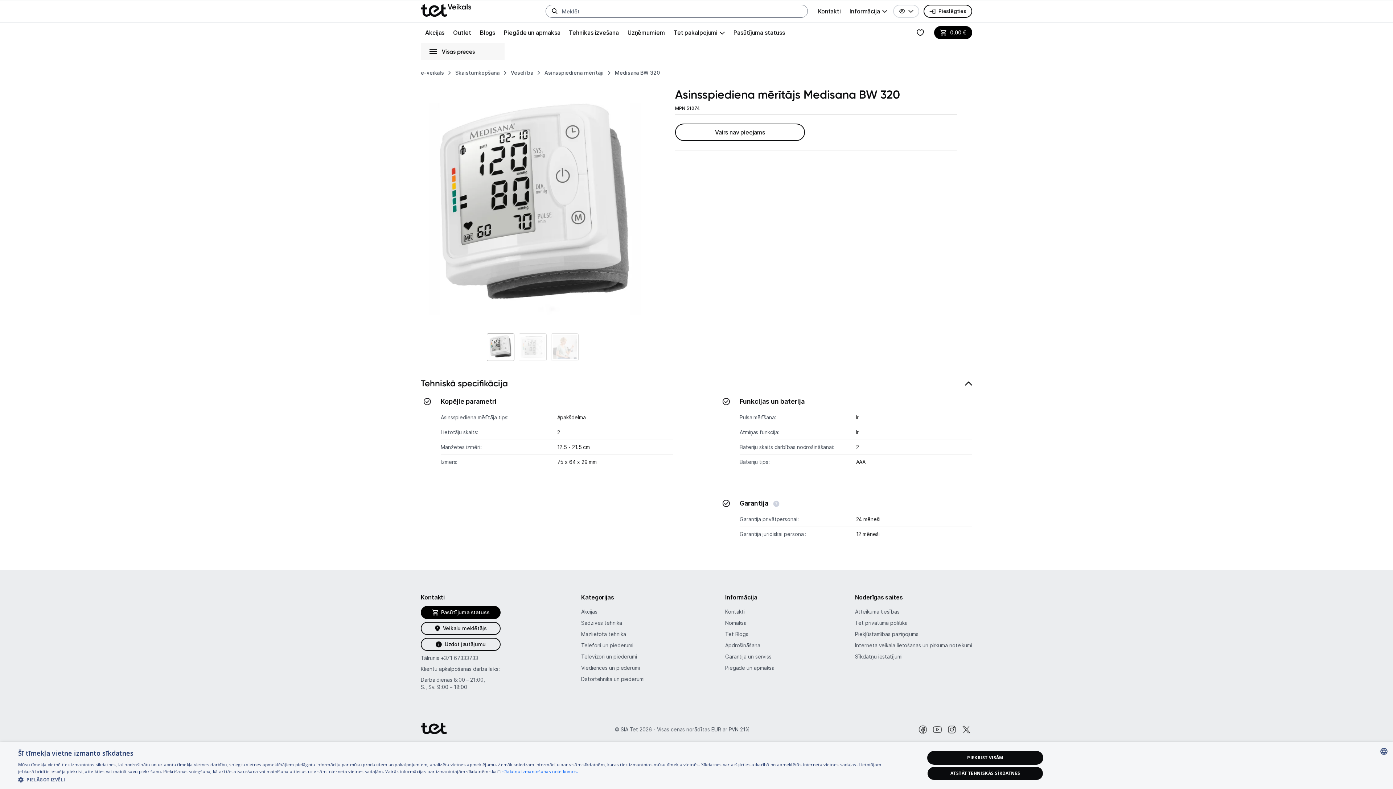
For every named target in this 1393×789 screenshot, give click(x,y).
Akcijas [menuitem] (434, 32)
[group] (868, 11)
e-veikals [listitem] (432, 73)
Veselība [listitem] (522, 73)
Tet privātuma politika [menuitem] (881, 623)
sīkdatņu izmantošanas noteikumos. (540, 771)
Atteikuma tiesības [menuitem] (877, 612)
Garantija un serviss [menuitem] (748, 656)
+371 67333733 (459, 658)
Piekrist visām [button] (985, 758)
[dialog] (696, 765)
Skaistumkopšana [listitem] (477, 73)
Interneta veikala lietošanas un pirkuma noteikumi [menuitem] (913, 645)
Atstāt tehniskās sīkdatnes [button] (985, 773)
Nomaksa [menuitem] (736, 623)
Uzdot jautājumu (465, 644)
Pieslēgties (952, 11)
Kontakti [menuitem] (829, 11)
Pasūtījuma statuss (759, 32)
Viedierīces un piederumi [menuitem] (610, 668)
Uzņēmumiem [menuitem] (646, 32)
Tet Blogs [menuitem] (736, 634)
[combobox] (1384, 751)
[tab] (696, 462)
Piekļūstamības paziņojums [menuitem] (887, 634)
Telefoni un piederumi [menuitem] (607, 645)
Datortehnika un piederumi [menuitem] (613, 679)
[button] (906, 11)
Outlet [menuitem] (462, 32)
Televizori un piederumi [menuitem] (609, 656)
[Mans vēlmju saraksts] (920, 33)
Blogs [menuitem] (488, 32)
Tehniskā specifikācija (464, 383)
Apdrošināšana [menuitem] (742, 645)
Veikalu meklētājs (465, 628)
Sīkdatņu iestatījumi (878, 656)
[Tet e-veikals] (446, 10)
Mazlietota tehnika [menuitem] (603, 634)
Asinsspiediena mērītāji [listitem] (574, 73)
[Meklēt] (554, 11)
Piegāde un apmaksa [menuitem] (532, 32)
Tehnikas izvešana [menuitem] (594, 32)
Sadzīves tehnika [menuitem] (601, 623)
